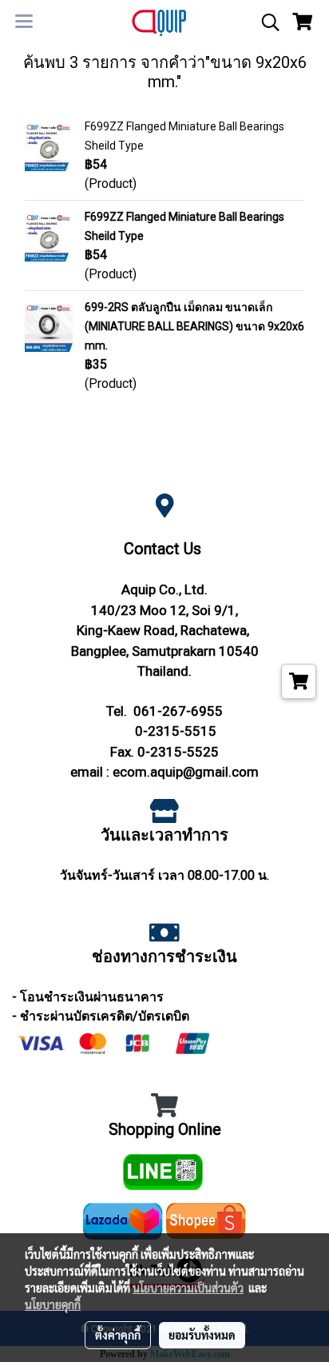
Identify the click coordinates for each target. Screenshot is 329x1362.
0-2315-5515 (175, 731)
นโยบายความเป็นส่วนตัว (188, 1287)
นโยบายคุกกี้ (53, 1304)
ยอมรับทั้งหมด (202, 1335)
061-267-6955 (178, 711)
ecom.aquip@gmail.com (186, 772)
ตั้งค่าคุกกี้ (118, 1335)
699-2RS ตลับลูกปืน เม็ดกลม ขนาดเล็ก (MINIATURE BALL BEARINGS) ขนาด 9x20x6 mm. (194, 326)
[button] (265, 22)
